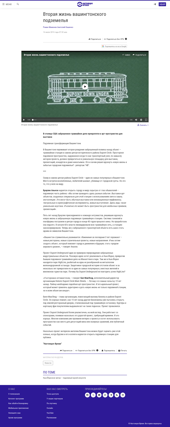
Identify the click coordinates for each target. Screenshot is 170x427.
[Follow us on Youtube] (99, 395)
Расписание (52, 417)
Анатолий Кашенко (65, 27)
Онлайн (50, 408)
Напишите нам (14, 413)
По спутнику (52, 403)
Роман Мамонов (50, 27)
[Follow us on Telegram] (111, 395)
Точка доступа (53, 394)
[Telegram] (155, 4)
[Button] (94, 39)
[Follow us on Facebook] (87, 395)
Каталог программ (16, 398)
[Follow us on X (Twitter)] (93, 395)
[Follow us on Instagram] (105, 395)
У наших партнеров (55, 398)
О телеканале (14, 394)
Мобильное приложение (18, 408)
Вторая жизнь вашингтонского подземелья (46, 54)
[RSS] (116, 395)
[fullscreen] (146, 119)
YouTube (50, 413)
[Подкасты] (122, 395)
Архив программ (15, 417)
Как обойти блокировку (18, 403)
